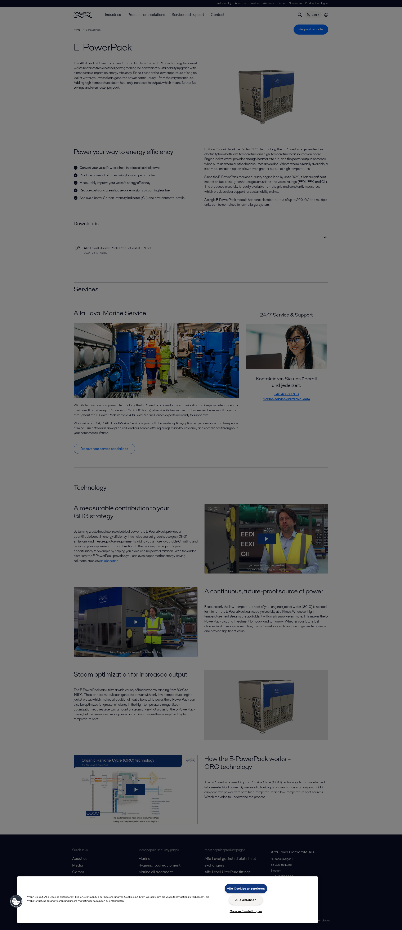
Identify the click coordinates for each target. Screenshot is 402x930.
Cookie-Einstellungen (246, 911)
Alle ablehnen (245, 900)
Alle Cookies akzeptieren (246, 888)
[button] (16, 901)
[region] (167, 899)
